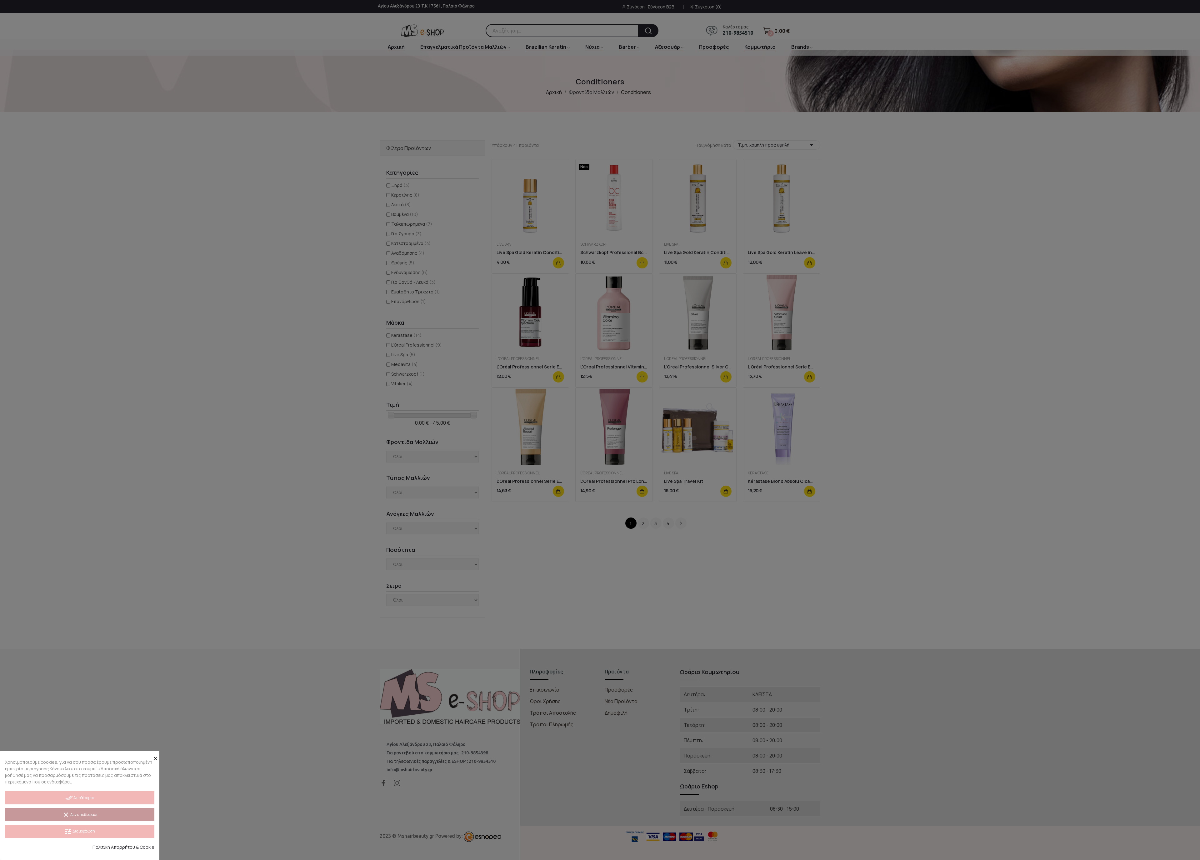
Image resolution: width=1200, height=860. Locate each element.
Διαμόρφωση (79, 831)
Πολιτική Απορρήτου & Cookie (123, 847)
